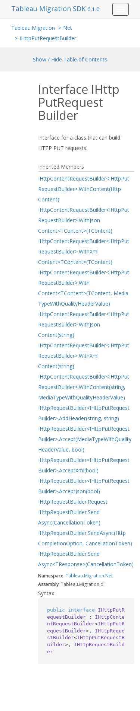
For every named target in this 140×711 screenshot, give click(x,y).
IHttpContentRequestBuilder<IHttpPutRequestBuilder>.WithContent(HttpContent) (83, 189)
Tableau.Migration (33, 27)
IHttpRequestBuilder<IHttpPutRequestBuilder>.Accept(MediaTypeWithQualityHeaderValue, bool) (84, 439)
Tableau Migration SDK (49, 8)
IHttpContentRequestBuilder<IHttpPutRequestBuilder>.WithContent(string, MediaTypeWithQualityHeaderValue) (83, 387)
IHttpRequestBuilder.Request (73, 501)
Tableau (74, 576)
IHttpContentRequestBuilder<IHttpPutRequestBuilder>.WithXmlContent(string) (83, 356)
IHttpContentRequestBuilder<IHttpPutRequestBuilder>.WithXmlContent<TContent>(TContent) (83, 251)
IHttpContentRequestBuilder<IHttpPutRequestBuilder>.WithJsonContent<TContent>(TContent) (83, 220)
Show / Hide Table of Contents (70, 59)
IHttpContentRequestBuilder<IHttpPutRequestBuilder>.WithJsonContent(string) (83, 324)
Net (67, 27)
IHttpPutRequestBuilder (47, 38)
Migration (94, 576)
